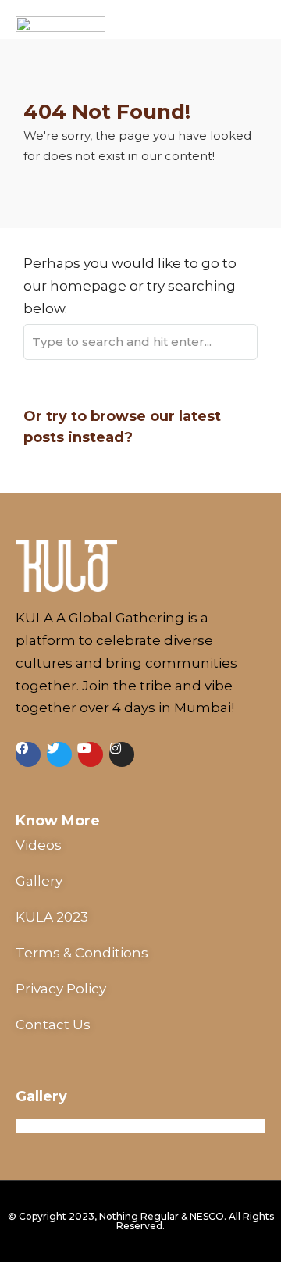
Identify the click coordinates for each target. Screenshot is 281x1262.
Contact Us (53, 1024)
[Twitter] (59, 754)
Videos (39, 845)
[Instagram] (121, 754)
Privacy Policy (61, 988)
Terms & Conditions (82, 953)
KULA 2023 (52, 917)
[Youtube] (90, 754)
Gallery (39, 881)
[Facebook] (28, 754)
